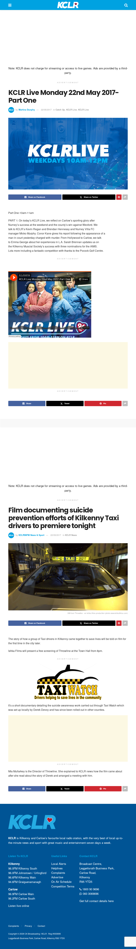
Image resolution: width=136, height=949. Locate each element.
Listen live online (18, 906)
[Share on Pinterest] (119, 197)
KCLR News (71, 535)
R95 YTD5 (85, 881)
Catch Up (60, 109)
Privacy (28, 925)
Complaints (58, 873)
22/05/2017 (46, 109)
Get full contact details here (96, 901)
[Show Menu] (9, 5)
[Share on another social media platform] (125, 197)
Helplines (57, 868)
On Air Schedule (61, 881)
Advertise (57, 877)
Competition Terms (62, 886)
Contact (41, 925)
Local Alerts (58, 864)
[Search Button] (126, 5)
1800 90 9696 (90, 889)
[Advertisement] (68, 38)
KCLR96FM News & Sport (31, 535)
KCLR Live (71, 109)
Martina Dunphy (27, 109)
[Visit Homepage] (68, 5)
